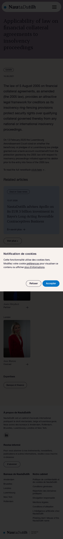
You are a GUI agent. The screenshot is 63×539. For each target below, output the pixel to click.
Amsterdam (9, 480)
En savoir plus (14, 230)
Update (8, 70)
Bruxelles (8, 484)
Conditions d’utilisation (43, 507)
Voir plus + (12, 241)
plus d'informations (34, 267)
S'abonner (12, 464)
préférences (33, 264)
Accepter (51, 284)
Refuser (33, 284)
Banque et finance (15, 385)
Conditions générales (42, 487)
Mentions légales (40, 503)
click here (36, 170)
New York (8, 497)
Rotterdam (8, 502)
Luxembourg (9, 493)
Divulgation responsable (44, 498)
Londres (7, 488)
